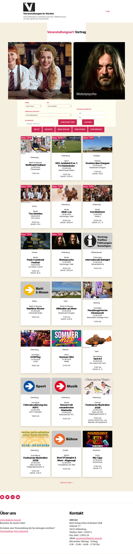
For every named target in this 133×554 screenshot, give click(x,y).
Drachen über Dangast (97, 163)
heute (37, 129)
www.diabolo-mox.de (10, 520)
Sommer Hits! (66, 357)
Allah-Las (66, 211)
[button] (66, 71)
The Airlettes (35, 213)
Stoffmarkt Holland (35, 164)
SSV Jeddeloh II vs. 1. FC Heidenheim (66, 164)
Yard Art (97, 358)
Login (107, 11)
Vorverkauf (96, 129)
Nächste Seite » (66, 483)
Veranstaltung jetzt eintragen (14, 531)
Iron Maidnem (97, 211)
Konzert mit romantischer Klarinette (66, 407)
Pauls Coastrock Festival (35, 261)
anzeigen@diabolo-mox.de (89, 538)
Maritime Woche (35, 308)
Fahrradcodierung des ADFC (35, 406)
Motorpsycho (66, 259)
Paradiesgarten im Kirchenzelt (97, 311)
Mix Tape (97, 457)
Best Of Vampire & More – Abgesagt (66, 459)
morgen (48, 129)
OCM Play (35, 357)
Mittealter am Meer (66, 308)
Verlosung (80, 129)
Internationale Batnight (97, 259)
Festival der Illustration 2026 (97, 406)
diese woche (63, 129)
